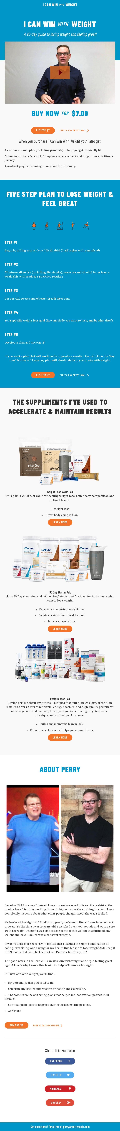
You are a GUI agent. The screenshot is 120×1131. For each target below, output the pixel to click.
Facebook (56, 1061)
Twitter (56, 1075)
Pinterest (56, 1088)
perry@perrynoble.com (76, 1126)
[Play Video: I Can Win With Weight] (60, 72)
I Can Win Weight (60, 4)
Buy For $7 (43, 130)
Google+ (56, 1102)
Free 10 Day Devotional (73, 130)
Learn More (60, 522)
